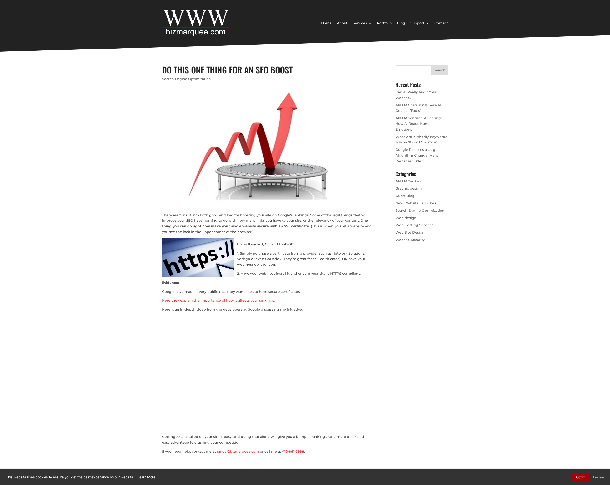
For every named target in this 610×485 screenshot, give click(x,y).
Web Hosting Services (414, 225)
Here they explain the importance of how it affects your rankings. (218, 300)
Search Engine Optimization (186, 79)
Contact (441, 23)
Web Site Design (410, 232)
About (342, 23)
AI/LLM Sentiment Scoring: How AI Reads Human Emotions (419, 124)
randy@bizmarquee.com (238, 451)
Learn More (146, 477)
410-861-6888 (293, 451)
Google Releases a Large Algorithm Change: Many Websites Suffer (417, 155)
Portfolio (384, 23)
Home (326, 23)
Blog (401, 23)
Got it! (580, 477)
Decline (598, 477)
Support (417, 23)
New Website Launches (416, 203)
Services (360, 23)
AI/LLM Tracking (409, 181)
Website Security (410, 240)
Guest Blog (405, 196)
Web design (406, 218)
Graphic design (409, 188)
